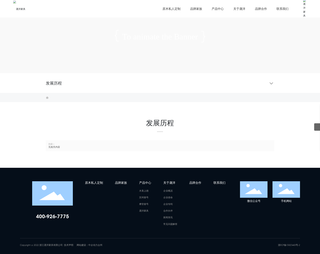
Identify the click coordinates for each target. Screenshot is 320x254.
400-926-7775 (52, 216)
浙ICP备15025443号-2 (289, 245)
